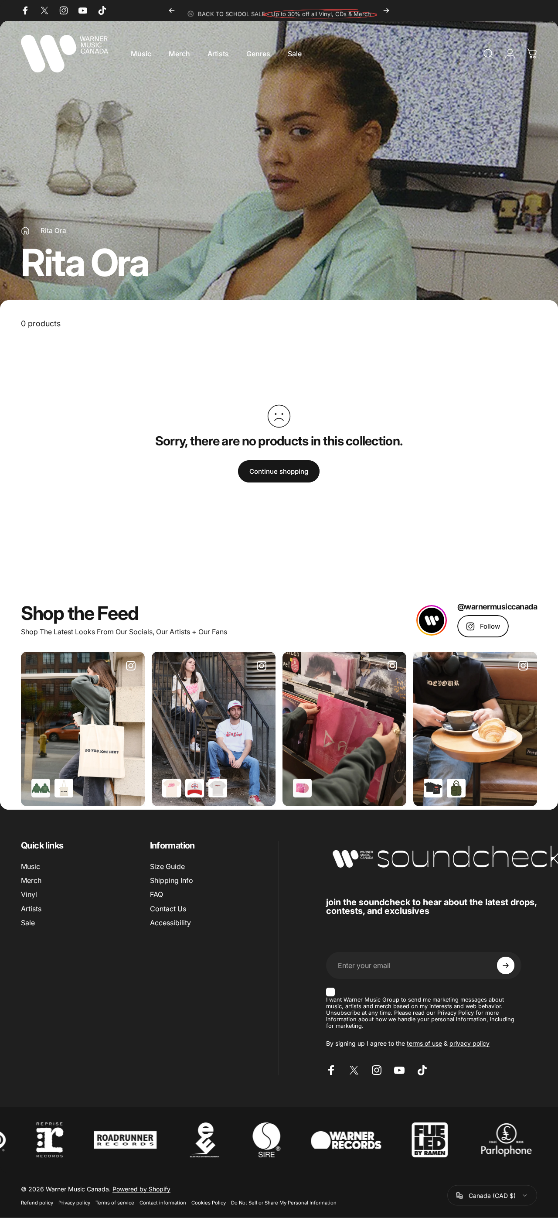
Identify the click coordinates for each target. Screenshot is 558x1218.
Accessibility (170, 922)
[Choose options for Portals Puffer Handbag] (456, 788)
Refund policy (37, 1203)
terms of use (424, 1043)
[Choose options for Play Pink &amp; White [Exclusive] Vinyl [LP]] (302, 788)
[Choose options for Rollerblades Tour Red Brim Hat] (194, 788)
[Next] (386, 10)
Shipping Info (171, 880)
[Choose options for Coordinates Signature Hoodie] (40, 788)
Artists (31, 908)
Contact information (163, 1203)
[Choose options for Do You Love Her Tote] (63, 788)
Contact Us (168, 908)
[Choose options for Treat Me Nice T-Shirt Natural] (171, 788)
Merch (31, 880)
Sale (28, 922)
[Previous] (171, 10)
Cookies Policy (208, 1203)
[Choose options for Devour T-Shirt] (433, 788)
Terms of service (114, 1203)
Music (30, 866)
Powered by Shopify (141, 1189)
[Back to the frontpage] (25, 230)
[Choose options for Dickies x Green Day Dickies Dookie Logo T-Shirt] (217, 788)
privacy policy (469, 1043)
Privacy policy (74, 1203)
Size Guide (167, 866)
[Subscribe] (505, 965)
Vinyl (29, 894)
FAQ (156, 894)
